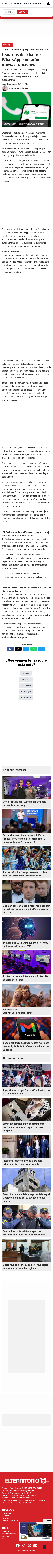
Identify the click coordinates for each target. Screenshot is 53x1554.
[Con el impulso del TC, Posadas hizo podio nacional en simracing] (26, 787)
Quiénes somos (7, 1513)
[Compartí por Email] (26, 649)
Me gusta (26, 673)
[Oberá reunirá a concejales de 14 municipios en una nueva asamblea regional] (26, 1250)
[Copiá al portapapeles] (41, 649)
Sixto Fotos (5, 1536)
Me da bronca (26, 697)
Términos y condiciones (10, 1520)
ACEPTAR (22, 12)
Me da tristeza (26, 685)
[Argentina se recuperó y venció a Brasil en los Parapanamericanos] (26, 1075)
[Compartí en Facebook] (10, 649)
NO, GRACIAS (9, 12)
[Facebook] (18, 1546)
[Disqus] (26, 735)
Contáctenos (6, 1516)
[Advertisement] (26, 336)
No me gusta (26, 679)
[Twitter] (29, 1546)
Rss (3, 1538)
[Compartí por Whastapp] (33, 649)
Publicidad (5, 1518)
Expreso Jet (5, 1531)
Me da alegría (26, 691)
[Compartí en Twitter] (18, 649)
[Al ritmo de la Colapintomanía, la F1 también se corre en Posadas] (26, 962)
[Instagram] (24, 1546)
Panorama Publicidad (9, 1534)
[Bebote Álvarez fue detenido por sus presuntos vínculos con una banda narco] (26, 1217)
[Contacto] (35, 1546)
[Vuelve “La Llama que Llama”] (26, 995)
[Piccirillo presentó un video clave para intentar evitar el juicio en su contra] (26, 1146)
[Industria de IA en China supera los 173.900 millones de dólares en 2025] (26, 928)
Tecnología (7, 45)
